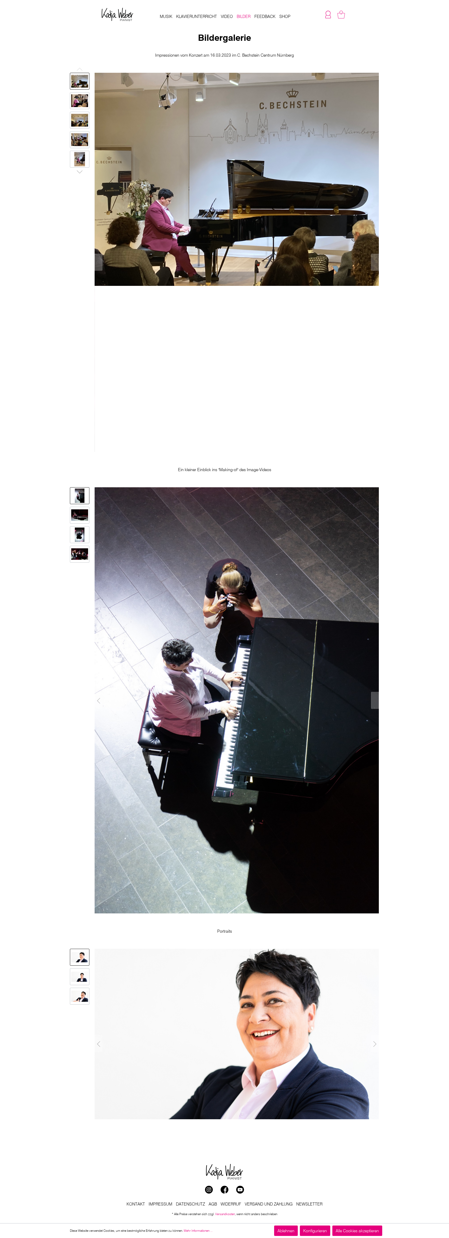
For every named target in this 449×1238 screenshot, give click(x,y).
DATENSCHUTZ (190, 1204)
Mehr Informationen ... (198, 1231)
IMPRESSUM (160, 1204)
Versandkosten (225, 1214)
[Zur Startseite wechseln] (117, 14)
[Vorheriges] (98, 262)
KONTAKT (136, 1204)
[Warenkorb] (341, 14)
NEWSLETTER (309, 1204)
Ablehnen (286, 1230)
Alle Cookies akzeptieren (357, 1230)
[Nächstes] (375, 262)
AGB (213, 1204)
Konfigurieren (315, 1230)
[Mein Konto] (328, 14)
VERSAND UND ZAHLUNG (269, 1204)
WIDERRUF (231, 1204)
